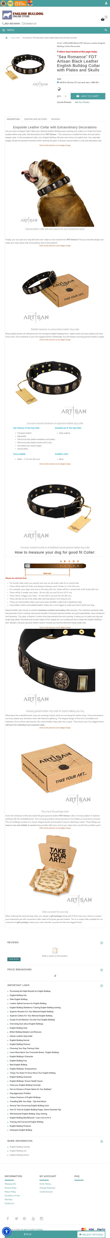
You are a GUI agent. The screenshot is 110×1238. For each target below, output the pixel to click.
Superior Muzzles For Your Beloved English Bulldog (31, 1011)
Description (13, 119)
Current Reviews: (64, 102)
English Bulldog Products (20, 1126)
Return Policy (10, 1192)
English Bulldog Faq (18, 1061)
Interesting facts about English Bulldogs (26, 1024)
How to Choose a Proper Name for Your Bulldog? (31, 1089)
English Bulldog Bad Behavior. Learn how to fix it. (30, 1118)
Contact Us (30, 23)
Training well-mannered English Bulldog (26, 1122)
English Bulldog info (18, 1151)
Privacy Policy (10, 1188)
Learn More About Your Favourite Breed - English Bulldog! (34, 1052)
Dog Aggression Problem (20, 1093)
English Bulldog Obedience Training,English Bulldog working (35, 1007)
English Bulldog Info (18, 995)
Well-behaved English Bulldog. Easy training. (29, 1114)
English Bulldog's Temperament (23, 1069)
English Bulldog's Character (21, 1056)
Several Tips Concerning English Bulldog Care (29, 1105)
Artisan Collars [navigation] (15, 38)
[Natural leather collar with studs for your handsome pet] (55, 187)
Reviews (55, 119)
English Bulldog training (20, 1147)
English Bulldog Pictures (20, 1044)
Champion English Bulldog (21, 1130)
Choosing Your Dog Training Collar (24, 1048)
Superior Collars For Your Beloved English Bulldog (31, 1016)
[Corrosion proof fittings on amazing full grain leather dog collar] (55, 381)
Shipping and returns (35, 119)
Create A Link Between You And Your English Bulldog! (32, 1020)
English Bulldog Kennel (19, 1040)
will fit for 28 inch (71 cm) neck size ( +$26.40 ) (79, 82)
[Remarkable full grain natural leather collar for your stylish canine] (55, 505)
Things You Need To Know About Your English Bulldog (33, 1073)
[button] (105, 30)
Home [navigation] (6, 38)
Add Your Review (82, 102)
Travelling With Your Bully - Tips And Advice (28, 1101)
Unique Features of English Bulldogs (25, 1097)
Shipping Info (10, 1184)
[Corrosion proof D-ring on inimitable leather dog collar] (55, 669)
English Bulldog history (19, 1155)
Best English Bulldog (18, 1065)
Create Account (46, 1192)
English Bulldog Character (21, 1077)
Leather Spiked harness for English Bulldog (28, 1003)
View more (14, 959)
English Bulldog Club (18, 1028)
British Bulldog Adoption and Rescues (25, 1032)
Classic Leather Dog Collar (21, 1036)
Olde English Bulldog (18, 999)
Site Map (8, 1199)
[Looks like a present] (55, 869)
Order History (45, 1184)
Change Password (47, 1188)
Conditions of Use (12, 1196)
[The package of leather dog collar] (55, 769)
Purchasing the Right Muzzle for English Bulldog (30, 991)
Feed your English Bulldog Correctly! (25, 1085)
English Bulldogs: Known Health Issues (26, 1081)
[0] (103, 20)
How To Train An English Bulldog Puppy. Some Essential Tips (35, 1109)
